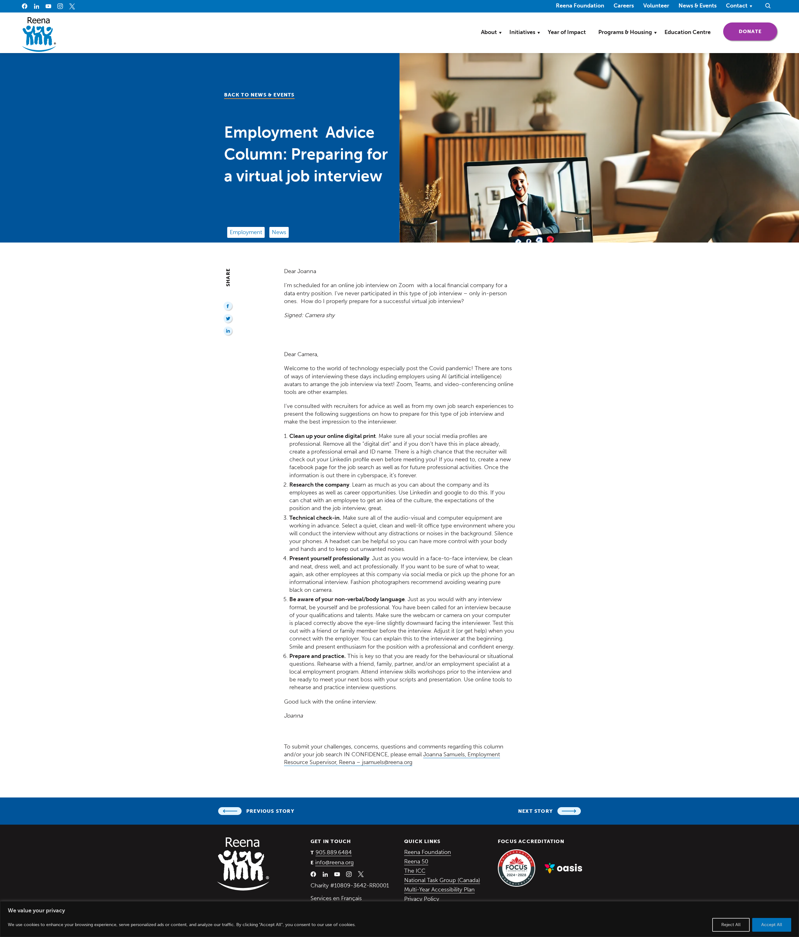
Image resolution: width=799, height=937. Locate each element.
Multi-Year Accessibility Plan (439, 889)
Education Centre (687, 32)
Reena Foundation (580, 5)
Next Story (535, 811)
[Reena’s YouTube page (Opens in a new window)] (48, 6)
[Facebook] (228, 306)
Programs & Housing (625, 32)
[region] (399, 919)
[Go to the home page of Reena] (39, 34)
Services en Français (336, 898)
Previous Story (270, 811)
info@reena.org (334, 862)
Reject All (731, 924)
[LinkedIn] (228, 331)
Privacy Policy (421, 898)
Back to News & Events (259, 95)
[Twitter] (228, 318)
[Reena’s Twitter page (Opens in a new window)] (72, 6)
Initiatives (522, 32)
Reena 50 (416, 861)
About (489, 32)
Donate (758, 31)
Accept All (771, 924)
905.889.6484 (334, 852)
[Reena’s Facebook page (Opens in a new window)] (25, 6)
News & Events (698, 5)
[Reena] (243, 863)
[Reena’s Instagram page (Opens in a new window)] (60, 6)
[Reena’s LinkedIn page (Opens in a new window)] (36, 6)
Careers (624, 5)
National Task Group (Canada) (442, 880)
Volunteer (656, 5)
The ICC (414, 870)
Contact (737, 5)
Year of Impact (567, 32)
